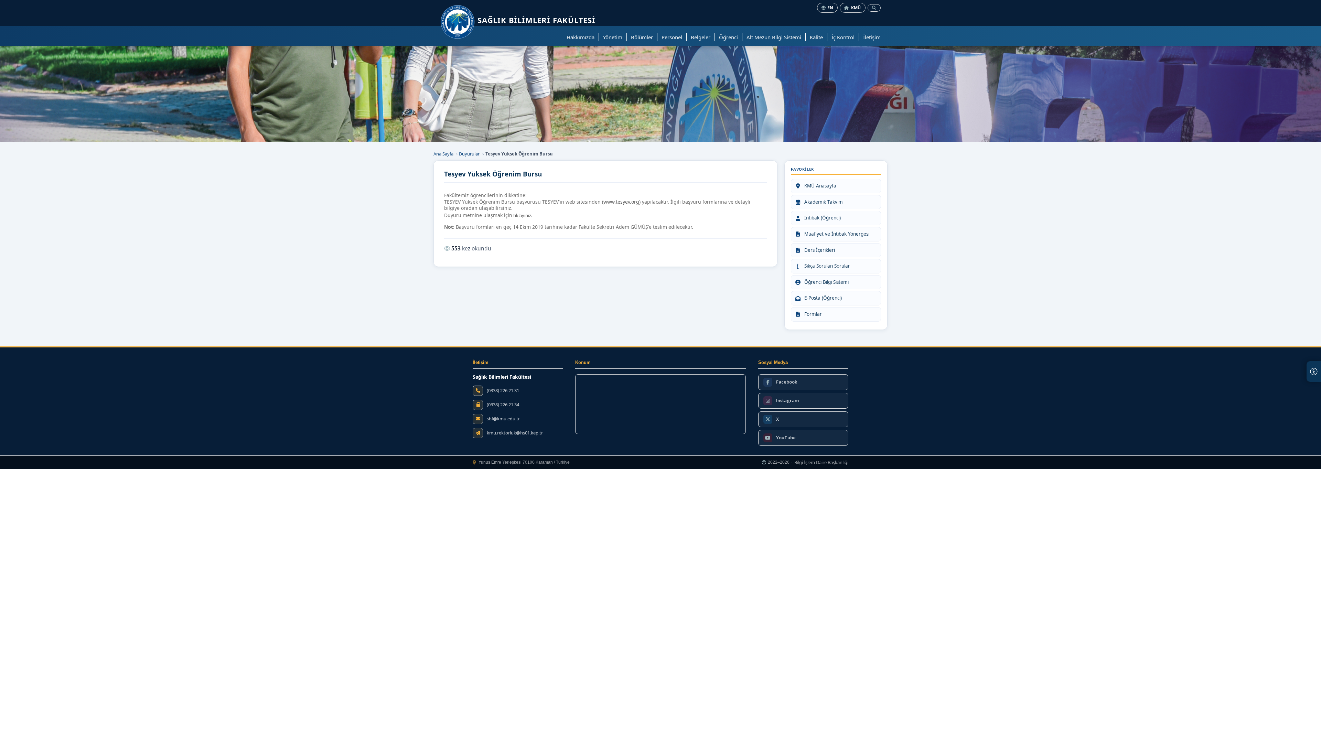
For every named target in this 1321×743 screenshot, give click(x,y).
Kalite (816, 37)
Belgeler (700, 37)
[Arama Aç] (874, 8)
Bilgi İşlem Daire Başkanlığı (821, 462)
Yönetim (612, 37)
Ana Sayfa (443, 154)
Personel (672, 37)
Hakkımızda (580, 37)
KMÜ (856, 8)
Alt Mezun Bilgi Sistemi (774, 37)
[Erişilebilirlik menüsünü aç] (1314, 371)
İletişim (872, 37)
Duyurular (469, 154)
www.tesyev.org (621, 202)
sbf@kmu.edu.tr (503, 419)
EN (830, 8)
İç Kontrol (843, 37)
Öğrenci (728, 37)
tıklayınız (522, 215)
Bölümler (642, 37)
